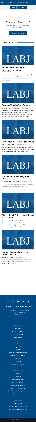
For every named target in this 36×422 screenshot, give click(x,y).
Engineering (6, 108)
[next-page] (6, 268)
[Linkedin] (18, 301)
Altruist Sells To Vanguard (14, 67)
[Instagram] (13, 301)
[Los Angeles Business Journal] (18, 2)
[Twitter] (23, 301)
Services (5, 257)
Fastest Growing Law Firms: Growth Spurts (15, 253)
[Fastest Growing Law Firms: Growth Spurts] (18, 239)
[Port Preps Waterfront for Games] (18, 129)
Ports (4, 144)
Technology (6, 70)
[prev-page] (3, 268)
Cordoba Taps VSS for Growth (16, 105)
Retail (4, 220)
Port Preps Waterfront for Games (18, 142)
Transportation (7, 181)
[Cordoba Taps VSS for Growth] (18, 93)
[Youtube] (28, 301)
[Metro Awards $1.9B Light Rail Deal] (18, 164)
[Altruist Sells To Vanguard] (18, 55)
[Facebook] (8, 301)
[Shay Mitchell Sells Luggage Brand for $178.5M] (18, 203)
